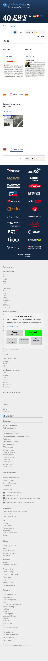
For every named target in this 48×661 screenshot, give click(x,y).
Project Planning (8, 607)
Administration (8, 623)
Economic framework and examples (15, 512)
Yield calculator (8, 514)
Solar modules (8, 271)
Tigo (4, 366)
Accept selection (15, 333)
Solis (4, 303)
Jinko (4, 277)
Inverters (6, 288)
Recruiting (6, 459)
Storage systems (8, 528)
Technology (7, 489)
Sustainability (8, 572)
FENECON (6, 307)
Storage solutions (10, 311)
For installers (8, 632)
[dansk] (37, 16)
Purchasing (6, 621)
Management (7, 597)
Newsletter (7, 412)
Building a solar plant (10, 533)
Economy (6, 535)
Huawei (5, 291)
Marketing (6, 618)
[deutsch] (34, 16)
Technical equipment (10, 565)
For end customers (10, 635)
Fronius (5, 293)
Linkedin (10, 416)
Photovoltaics (9, 473)
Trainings (6, 439)
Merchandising (8, 444)
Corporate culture (9, 551)
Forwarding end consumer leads (16, 436)
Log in (21, 20)
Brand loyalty (7, 462)
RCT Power (7, 305)
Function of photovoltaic (14, 493)
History (5, 548)
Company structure (10, 574)
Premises (6, 560)
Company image (8, 450)
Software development (10, 628)
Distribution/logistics (11, 433)
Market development (11, 478)
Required (11, 342)
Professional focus (9, 457)
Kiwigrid (5, 354)
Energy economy (8, 480)
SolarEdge (6, 300)
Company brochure (9, 553)
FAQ (4, 520)
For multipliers (8, 637)
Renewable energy (9, 483)
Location (6, 643)
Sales (5, 602)
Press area (7, 577)
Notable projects (8, 455)
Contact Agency (8, 614)
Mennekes (6, 387)
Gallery (5, 562)
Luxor (5, 274)
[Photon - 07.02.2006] (35, 68)
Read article (18, 94)
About (6, 541)
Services (7, 421)
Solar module (7, 526)
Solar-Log (6, 352)
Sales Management (9, 600)
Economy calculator (9, 516)
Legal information (10, 580)
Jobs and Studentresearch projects (17, 646)
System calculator (10, 425)
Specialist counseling (11, 431)
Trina (4, 284)
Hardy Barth (7, 385)
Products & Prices (11, 392)
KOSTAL (5, 298)
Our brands (8, 267)
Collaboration (7, 466)
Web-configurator (10, 428)
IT (3, 625)
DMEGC (5, 281)
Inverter (5, 523)
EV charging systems (11, 370)
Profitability (7, 509)
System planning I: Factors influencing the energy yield (21, 499)
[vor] (42, 32)
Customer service (9, 452)
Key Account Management (12, 604)
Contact (6, 590)
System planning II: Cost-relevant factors (20, 503)
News (5, 405)
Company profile (9, 546)
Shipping (6, 611)
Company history (8, 464)
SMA (4, 296)
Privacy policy (8, 582)
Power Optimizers (10, 358)
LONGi (5, 279)
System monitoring (10, 349)
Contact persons (9, 594)
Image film (6, 555)
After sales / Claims (10, 442)
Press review (8, 569)
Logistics (6, 609)
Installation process (12, 495)
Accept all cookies (33, 333)
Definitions (6, 530)
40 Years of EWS (9, 585)
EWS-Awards (8, 447)
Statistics (25, 340)
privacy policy (12, 326)
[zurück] (37, 32)
